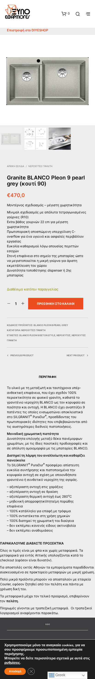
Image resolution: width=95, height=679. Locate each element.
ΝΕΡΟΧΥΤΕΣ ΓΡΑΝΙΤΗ (40, 166)
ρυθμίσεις (12, 663)
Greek (59, 675)
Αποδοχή (15, 671)
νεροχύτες (63, 335)
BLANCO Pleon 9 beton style (37, 335)
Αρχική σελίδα (15, 166)
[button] (66, 13)
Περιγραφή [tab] (47, 377)
